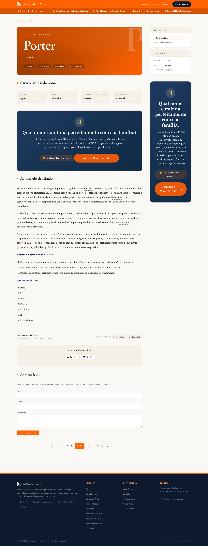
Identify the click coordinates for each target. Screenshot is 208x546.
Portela (70, 446)
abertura (124, 222)
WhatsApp (120, 337)
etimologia (39, 192)
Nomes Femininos (93, 518)
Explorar (145, 4)
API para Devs (129, 499)
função (71, 192)
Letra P (25, 21)
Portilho (100, 446)
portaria (47, 217)
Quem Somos (128, 489)
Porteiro (88, 188)
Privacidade (128, 504)
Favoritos (89, 508)
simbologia (99, 234)
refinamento (107, 272)
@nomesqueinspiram (174, 499)
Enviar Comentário (28, 433)
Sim (73, 357)
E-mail (19, 402)
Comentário (21, 412)
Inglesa (31, 66)
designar (122, 213)
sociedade (22, 205)
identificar (116, 197)
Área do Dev (181, 4)
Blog (87, 489)
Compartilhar (77, 66)
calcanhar (112, 261)
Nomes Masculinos (93, 523)
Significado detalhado (164, 42)
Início (19, 21)
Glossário (89, 528)
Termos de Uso (129, 508)
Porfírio (59, 446)
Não (89, 357)
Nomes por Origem (93, 513)
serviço (35, 217)
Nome (19, 391)
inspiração (133, 242)
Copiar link (136, 337)
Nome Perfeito (161, 4)
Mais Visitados (91, 504)
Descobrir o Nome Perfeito (97, 158)
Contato (126, 494)
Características (162, 38)
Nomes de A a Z (92, 499)
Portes (89, 446)
